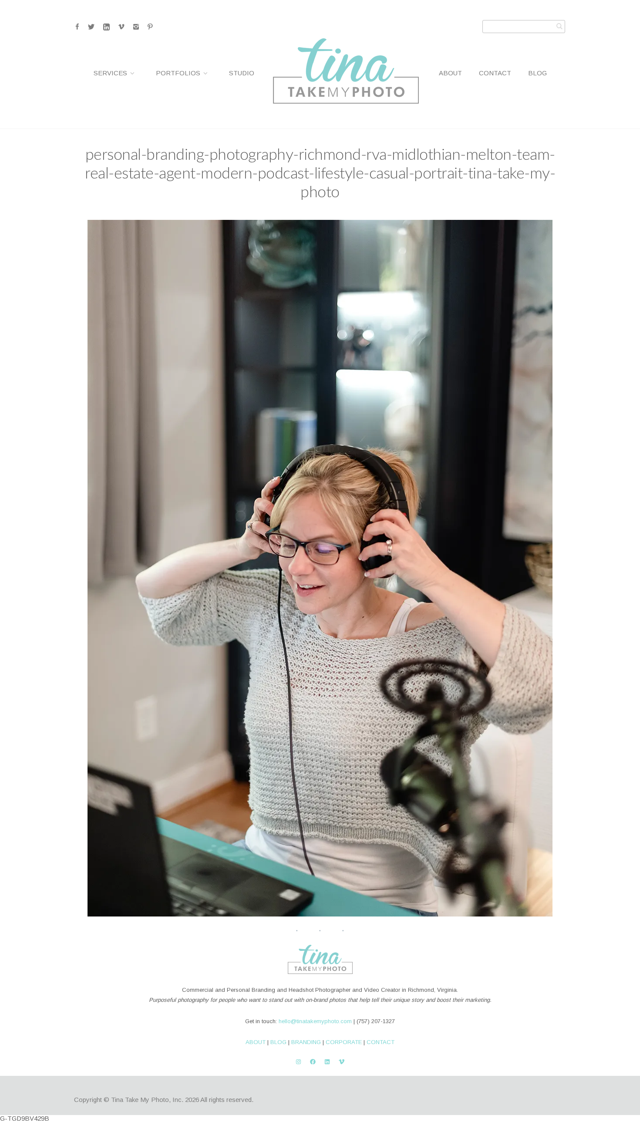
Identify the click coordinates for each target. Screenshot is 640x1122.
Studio (241, 73)
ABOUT (256, 1042)
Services (110, 73)
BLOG (278, 1042)
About (450, 73)
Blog (537, 73)
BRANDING (306, 1042)
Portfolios (178, 73)
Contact (495, 73)
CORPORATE (344, 1042)
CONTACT (380, 1042)
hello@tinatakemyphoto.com (315, 1021)
